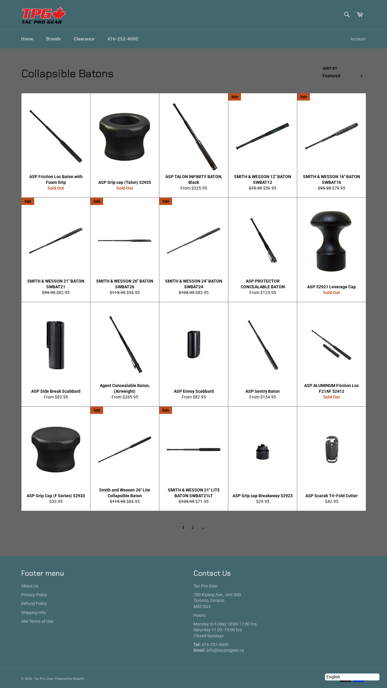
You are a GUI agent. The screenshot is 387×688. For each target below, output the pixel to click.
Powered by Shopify (69, 679)
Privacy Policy (34, 594)
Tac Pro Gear (43, 679)
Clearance (84, 39)
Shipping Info (33, 612)
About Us (29, 586)
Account (358, 39)
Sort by (330, 68)
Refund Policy (34, 603)
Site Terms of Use (37, 621)
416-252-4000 (122, 39)
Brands (53, 39)
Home (27, 39)
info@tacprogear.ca (225, 650)
